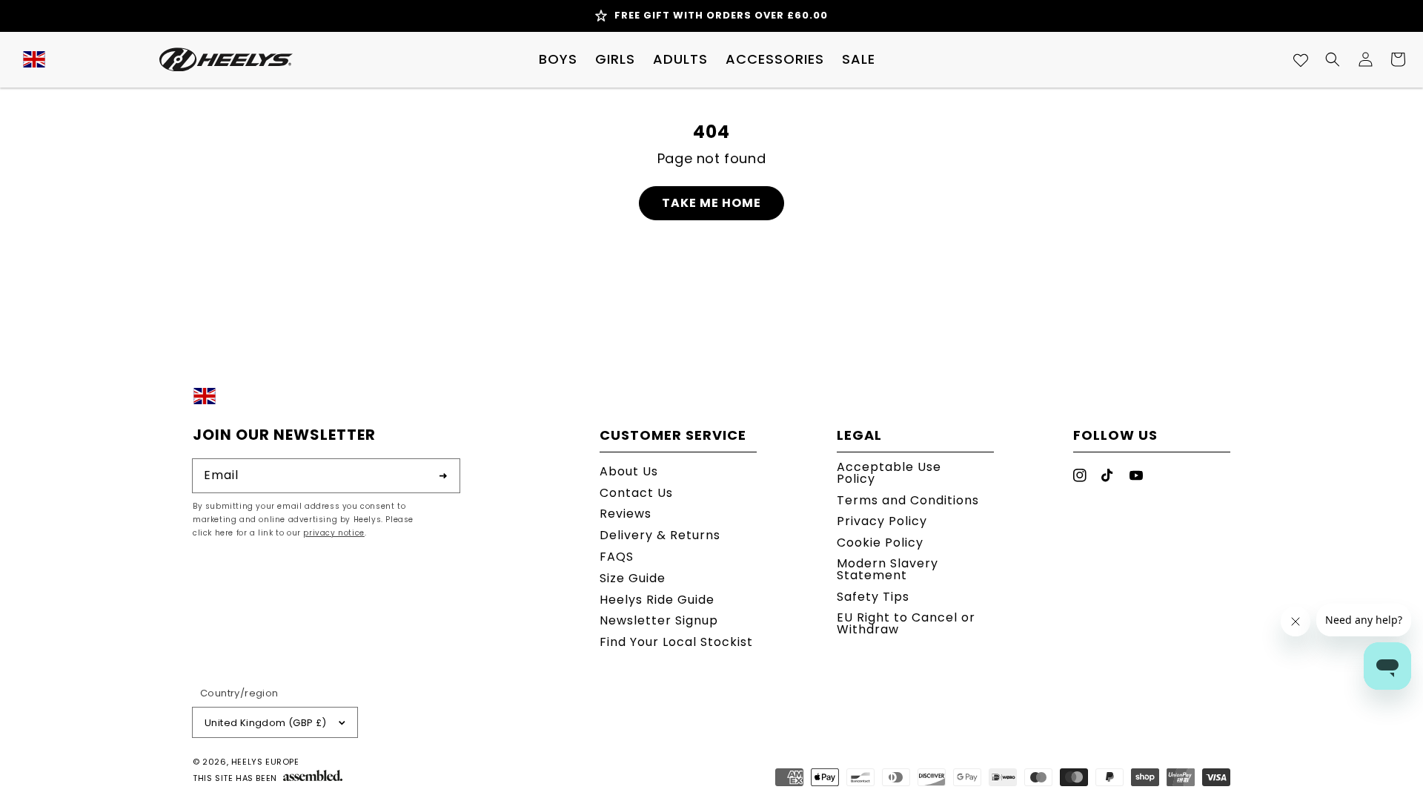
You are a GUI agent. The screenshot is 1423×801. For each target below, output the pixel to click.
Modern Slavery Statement (887, 569)
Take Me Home (711, 202)
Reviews (625, 513)
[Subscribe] (443, 475)
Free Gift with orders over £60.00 (721, 15)
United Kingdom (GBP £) (266, 723)
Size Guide (633, 578)
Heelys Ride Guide (657, 599)
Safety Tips (873, 596)
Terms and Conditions (908, 500)
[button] (558, 59)
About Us (629, 473)
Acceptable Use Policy (889, 474)
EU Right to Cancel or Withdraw (906, 623)
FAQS (617, 556)
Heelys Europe (265, 762)
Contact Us (636, 492)
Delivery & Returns (660, 535)
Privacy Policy (882, 521)
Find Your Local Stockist (676, 641)
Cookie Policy (880, 542)
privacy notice (333, 532)
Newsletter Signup (659, 620)
